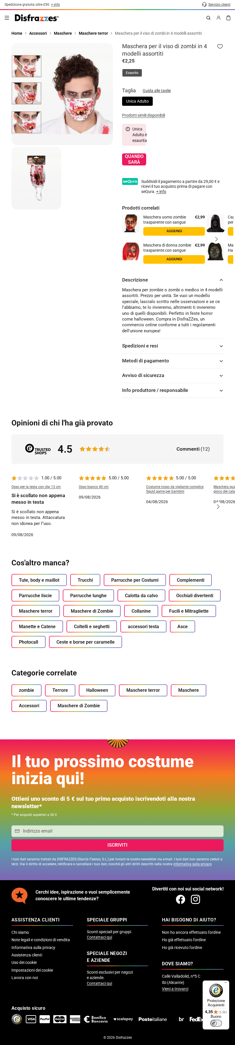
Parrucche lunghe (88, 595)
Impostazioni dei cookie (32, 970)
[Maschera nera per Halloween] (215, 251)
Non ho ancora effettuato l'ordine (191, 932)
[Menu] (7, 18)
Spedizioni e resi (140, 346)
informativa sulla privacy (192, 864)
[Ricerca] (208, 17)
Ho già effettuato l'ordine (184, 939)
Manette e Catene (37, 626)
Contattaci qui (99, 937)
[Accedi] (218, 17)
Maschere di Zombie (92, 611)
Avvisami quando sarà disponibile (134, 159)
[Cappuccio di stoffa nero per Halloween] (215, 223)
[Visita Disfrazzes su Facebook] (180, 899)
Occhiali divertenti (194, 595)
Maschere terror (35, 611)
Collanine (141, 611)
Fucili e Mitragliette (189, 611)
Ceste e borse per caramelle (85, 642)
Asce (182, 626)
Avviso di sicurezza (143, 375)
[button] (216, 239)
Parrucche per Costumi (134, 580)
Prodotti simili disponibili (143, 115)
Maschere (188, 690)
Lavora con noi (24, 977)
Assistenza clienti (26, 955)
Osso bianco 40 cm (94, 487)
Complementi (190, 580)
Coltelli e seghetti (91, 626)
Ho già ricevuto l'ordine (182, 947)
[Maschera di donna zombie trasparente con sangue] (131, 251)
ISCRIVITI (117, 845)
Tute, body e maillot (39, 580)
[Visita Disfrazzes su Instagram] (195, 899)
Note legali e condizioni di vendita (40, 939)
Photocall (28, 642)
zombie (26, 690)
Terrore (60, 690)
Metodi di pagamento (145, 361)
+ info (161, 191)
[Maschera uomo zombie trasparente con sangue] (131, 223)
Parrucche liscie (35, 595)
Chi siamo (20, 932)
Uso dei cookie (24, 962)
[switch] (216, 1023)
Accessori (29, 705)
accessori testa (143, 626)
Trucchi (85, 580)
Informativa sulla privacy (33, 947)
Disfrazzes (124, 1038)
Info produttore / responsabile (155, 390)
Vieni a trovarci (175, 989)
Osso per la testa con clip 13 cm (36, 487)
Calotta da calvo (141, 595)
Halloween (97, 690)
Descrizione (135, 280)
